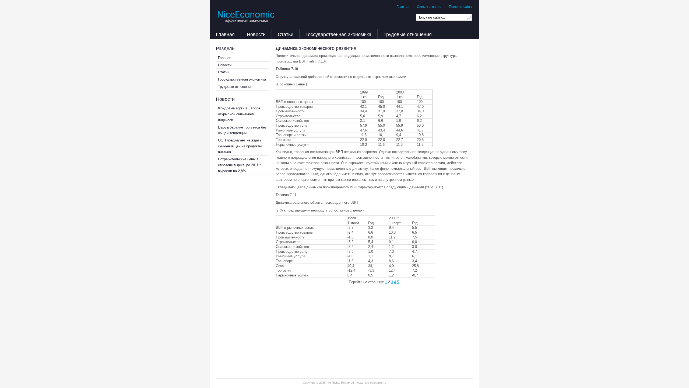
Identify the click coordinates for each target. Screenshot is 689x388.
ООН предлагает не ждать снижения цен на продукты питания (240, 146)
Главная (403, 7)
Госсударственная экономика (338, 33)
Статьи (285, 33)
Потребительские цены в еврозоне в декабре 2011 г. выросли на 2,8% (239, 165)
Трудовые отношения (408, 33)
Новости (256, 33)
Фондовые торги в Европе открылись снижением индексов (239, 114)
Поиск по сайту (460, 7)
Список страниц (429, 7)
